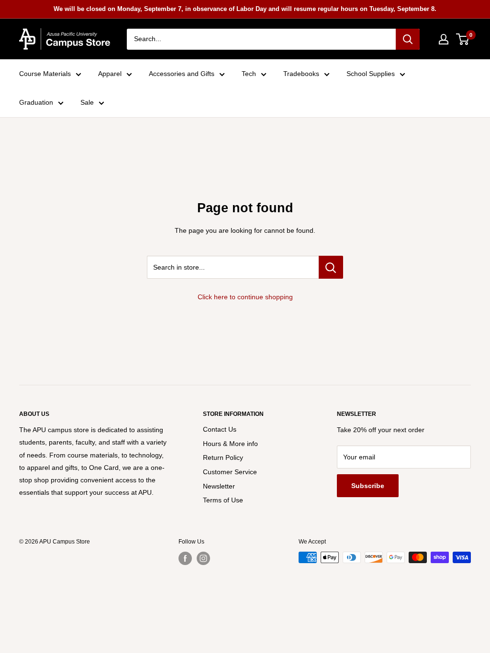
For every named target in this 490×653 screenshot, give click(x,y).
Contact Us (219, 429)
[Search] (408, 39)
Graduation (36, 102)
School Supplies (370, 73)
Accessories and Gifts (181, 73)
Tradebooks (301, 73)
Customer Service (230, 472)
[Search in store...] (331, 267)
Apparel (110, 73)
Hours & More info (230, 443)
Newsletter (219, 486)
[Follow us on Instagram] (203, 558)
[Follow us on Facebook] (185, 558)
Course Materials (45, 73)
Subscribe (367, 486)
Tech (249, 73)
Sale (87, 102)
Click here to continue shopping (245, 297)
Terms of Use (223, 500)
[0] (463, 39)
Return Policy (223, 457)
